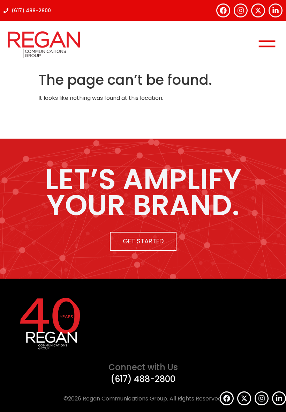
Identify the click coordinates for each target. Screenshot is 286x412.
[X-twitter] (258, 10)
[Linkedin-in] (276, 10)
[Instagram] (241, 10)
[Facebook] (223, 10)
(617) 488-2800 (143, 379)
